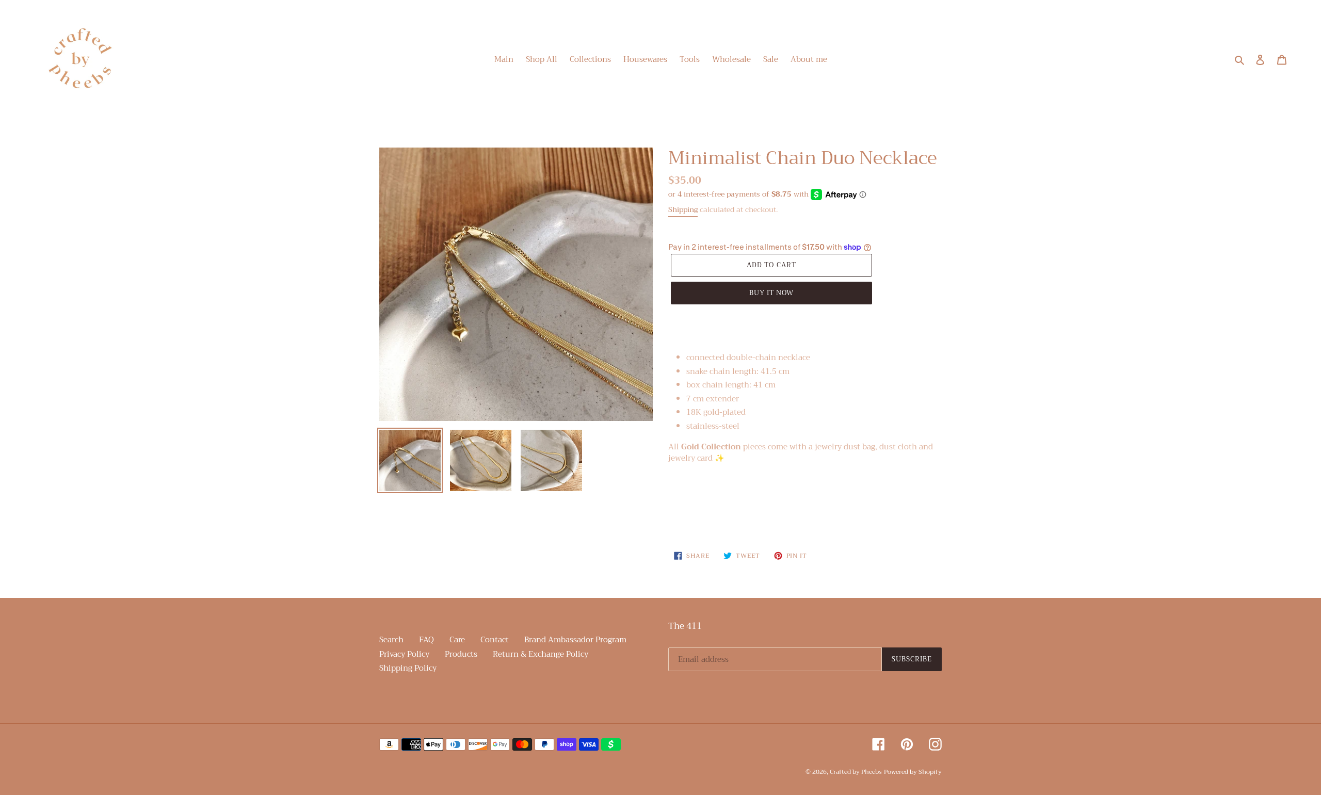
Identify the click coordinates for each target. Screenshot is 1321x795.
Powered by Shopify (913, 772)
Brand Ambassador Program (575, 639)
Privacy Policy (404, 654)
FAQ (426, 639)
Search (391, 639)
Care (457, 639)
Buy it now (771, 293)
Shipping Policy (408, 668)
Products (461, 654)
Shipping (683, 209)
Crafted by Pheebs (856, 772)
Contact (494, 639)
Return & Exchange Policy (540, 654)
